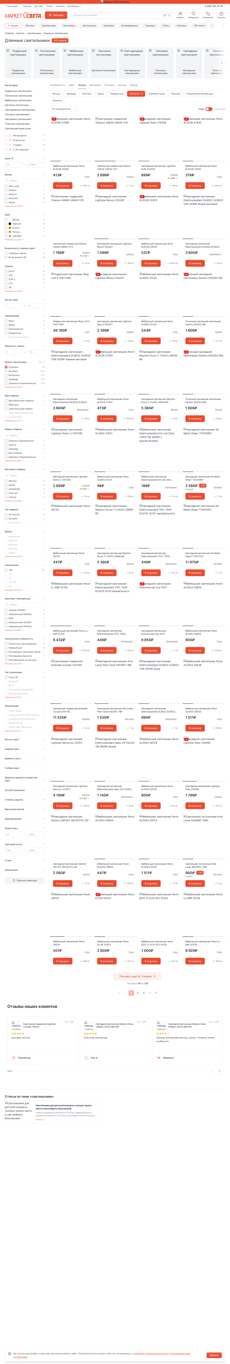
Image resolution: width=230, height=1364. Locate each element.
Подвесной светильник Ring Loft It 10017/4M (71, 323)
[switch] (209, 109)
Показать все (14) (13, 663)
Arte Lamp (129, 719)
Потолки (109, 85)
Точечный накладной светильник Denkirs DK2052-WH (203, 400)
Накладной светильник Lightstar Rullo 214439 (158, 167)
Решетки (57, 100)
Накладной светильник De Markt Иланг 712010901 (202, 478)
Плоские (175, 93)
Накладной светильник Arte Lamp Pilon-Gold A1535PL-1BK (115, 710)
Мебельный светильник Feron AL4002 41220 (157, 323)
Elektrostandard (216, 254)
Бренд (134, 85)
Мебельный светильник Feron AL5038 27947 (113, 400)
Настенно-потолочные (17, 105)
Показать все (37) (13, 556)
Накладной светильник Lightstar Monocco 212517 (70, 788)
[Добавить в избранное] (89, 119)
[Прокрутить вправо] (223, 25)
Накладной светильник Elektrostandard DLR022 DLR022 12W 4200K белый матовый (202, 245)
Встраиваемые (129, 25)
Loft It (87, 332)
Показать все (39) (13, 387)
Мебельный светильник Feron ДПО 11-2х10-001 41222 (157, 943)
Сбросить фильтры (27, 880)
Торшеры (150, 25)
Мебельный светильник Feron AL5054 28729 (157, 788)
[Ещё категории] (222, 63)
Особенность (57, 85)
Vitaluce (130, 176)
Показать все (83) (13, 630)
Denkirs (218, 332)
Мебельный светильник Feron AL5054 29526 (201, 710)
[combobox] (122, 15)
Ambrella (86, 719)
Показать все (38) (13, 239)
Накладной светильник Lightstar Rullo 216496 (202, 788)
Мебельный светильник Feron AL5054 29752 (157, 865)
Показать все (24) (13, 291)
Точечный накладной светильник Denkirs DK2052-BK (203, 323)
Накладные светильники (18, 119)
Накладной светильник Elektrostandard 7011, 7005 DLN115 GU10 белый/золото (112, 632)
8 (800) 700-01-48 (214, 6)
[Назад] (125, 993)
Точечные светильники (17, 123)
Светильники (49, 25)
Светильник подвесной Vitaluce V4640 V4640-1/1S (70, 245)
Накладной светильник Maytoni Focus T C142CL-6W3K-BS (158, 400)
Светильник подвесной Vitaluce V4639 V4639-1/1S (114, 167)
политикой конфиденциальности (150, 1353)
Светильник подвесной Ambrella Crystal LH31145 (70, 710)
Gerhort (86, 874)
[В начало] (119, 993)
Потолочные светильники (18, 95)
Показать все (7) (12, 697)
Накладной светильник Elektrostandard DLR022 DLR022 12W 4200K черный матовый (70, 401)
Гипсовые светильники (17, 114)
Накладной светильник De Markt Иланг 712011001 (202, 555)
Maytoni (174, 409)
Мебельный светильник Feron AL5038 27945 (201, 167)
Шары (101, 93)
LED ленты (199, 25)
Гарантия (27, 6)
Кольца (56, 93)
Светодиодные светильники (20, 109)
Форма (82, 85)
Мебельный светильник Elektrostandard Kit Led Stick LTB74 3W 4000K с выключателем (156, 478)
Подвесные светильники (18, 91)
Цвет (71, 85)
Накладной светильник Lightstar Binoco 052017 (114, 323)
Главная (9, 33)
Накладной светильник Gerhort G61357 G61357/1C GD (69, 865)
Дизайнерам (73, 6)
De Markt (218, 487)
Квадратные (116, 93)
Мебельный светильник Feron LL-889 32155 (71, 632)
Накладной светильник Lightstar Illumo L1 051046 (70, 478)
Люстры (30, 25)
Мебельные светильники (18, 100)
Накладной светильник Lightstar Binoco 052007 (114, 245)
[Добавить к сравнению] (89, 125)
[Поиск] (169, 15)
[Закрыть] (227, 2)
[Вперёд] (150, 993)
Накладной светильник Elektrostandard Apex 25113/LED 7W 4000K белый (114, 788)
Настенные (69, 25)
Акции (14, 25)
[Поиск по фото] (164, 15)
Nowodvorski (172, 641)
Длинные (134, 93)
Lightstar (174, 174)
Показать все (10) (13, 590)
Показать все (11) (13, 420)
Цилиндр (71, 93)
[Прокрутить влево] (218, 25)
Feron (87, 176)
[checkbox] (6, 135)
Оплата (49, 6)
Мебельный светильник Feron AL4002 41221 (113, 478)
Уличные (181, 25)
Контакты (60, 6)
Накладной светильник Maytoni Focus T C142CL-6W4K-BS (114, 555)
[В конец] (156, 993)
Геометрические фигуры (200, 93)
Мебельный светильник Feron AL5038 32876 (157, 245)
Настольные (89, 25)
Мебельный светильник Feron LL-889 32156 (203, 943)
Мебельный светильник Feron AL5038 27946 (69, 167)
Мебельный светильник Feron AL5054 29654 (113, 865)
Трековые (108, 25)
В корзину (62, 185)
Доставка (38, 6)
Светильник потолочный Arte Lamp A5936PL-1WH (200, 865)
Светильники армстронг (18, 128)
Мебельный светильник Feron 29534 (69, 943)
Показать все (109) (13, 206)
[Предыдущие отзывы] (212, 1071)
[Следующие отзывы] (219, 1071)
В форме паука (157, 93)
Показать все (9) (12, 731)
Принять (214, 1355)
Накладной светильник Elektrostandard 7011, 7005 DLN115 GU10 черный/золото (156, 555)
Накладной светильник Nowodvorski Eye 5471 (153, 632)
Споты (166, 25)
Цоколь (122, 85)
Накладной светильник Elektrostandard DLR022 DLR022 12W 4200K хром (158, 710)
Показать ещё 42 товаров (135, 976)
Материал (95, 85)
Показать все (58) (13, 461)
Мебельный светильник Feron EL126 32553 (113, 943)
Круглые (86, 93)
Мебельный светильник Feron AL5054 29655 (201, 632)
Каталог (20, 33)
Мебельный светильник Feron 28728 (69, 555)
